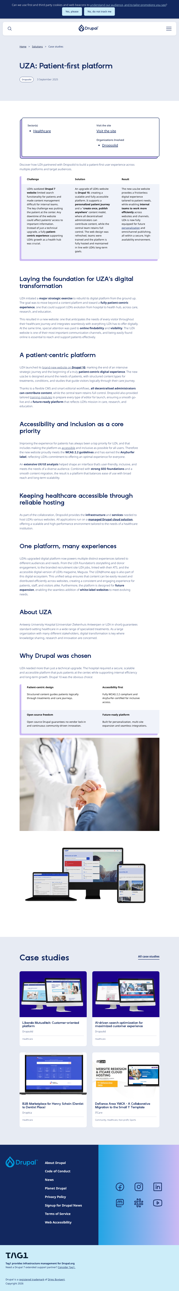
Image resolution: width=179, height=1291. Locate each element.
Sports (133, 1119)
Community (100, 1119)
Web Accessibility (58, 1222)
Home (23, 46)
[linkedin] (157, 1187)
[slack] (139, 1203)
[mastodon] (120, 1203)
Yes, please (72, 11)
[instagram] (139, 1187)
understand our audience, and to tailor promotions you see (128, 5)
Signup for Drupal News (63, 1205)
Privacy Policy (55, 1197)
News (49, 1180)
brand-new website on (63, 367)
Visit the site (106, 131)
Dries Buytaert (56, 1279)
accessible (68, 448)
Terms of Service (58, 1214)
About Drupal (55, 1163)
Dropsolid (26, 79)
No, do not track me (99, 11)
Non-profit (124, 1119)
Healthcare (42, 131)
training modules (41, 397)
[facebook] (120, 1187)
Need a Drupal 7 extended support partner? (40, 1267)
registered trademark (31, 1279)
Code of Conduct (57, 1171)
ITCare (98, 1112)
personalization (131, 228)
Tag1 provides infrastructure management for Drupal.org (40, 1263)
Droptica (27, 1112)
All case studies (148, 956)
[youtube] (157, 1203)
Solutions (37, 46)
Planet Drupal (55, 1188)
